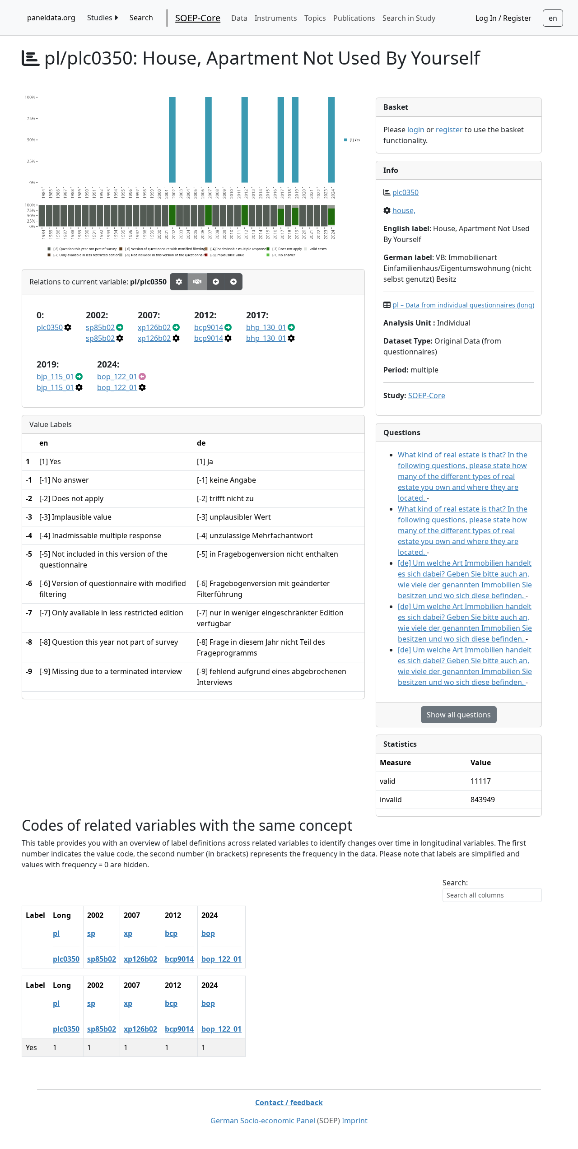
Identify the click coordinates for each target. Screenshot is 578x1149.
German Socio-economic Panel (262, 1121)
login (415, 130)
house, (403, 210)
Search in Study (408, 18)
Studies (100, 18)
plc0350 (50, 327)
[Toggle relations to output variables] (216, 281)
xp (128, 933)
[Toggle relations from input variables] (233, 281)
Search (141, 18)
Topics (315, 18)
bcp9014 (208, 327)
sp (91, 933)
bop (208, 933)
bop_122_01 (117, 376)
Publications (354, 18)
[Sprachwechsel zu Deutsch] (553, 18)
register (449, 130)
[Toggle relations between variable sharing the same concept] (179, 281)
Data (239, 18)
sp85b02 (100, 327)
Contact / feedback (289, 1102)
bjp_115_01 (55, 376)
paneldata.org (51, 18)
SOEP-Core (197, 18)
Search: (455, 883)
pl (463, 305)
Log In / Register (503, 18)
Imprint (355, 1121)
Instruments (276, 18)
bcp (171, 933)
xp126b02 (154, 327)
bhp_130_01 (266, 327)
